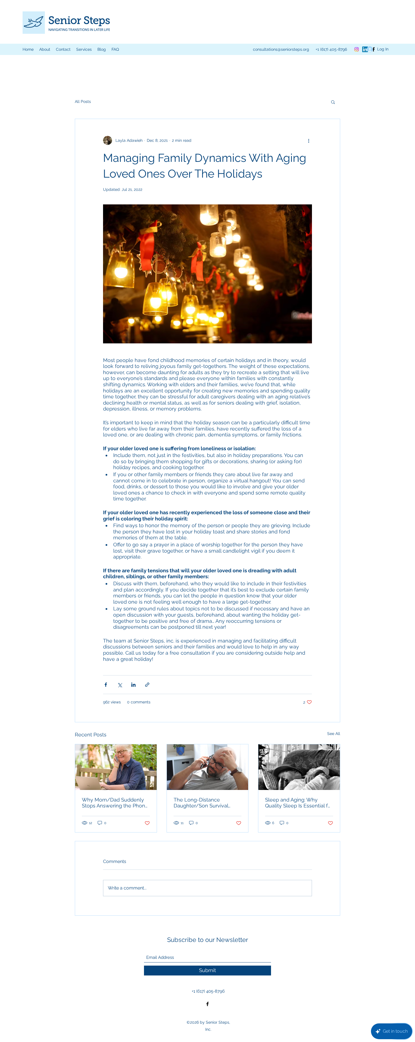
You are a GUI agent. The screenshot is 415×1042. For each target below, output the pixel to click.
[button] (84, 49)
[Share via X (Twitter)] (119, 684)
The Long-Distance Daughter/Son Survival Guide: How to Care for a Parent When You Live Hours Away (203, 803)
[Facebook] (207, 1004)
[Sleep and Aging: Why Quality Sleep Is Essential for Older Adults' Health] (299, 767)
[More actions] (308, 140)
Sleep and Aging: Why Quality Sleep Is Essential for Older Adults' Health (299, 803)
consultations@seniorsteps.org (281, 49)
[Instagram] (356, 49)
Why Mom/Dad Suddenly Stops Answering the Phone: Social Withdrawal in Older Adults (115, 803)
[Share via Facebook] (105, 684)
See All (333, 733)
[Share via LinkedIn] (133, 684)
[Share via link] (147, 684)
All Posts (83, 101)
